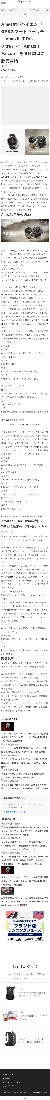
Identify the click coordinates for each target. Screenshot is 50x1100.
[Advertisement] (25, 102)
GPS (20, 77)
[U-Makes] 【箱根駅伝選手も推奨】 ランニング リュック (32, 994)
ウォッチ (13, 77)
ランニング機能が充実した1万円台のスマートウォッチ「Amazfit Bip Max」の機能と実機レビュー (24, 666)
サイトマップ (8, 1086)
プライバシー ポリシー (12, 1082)
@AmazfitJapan (28, 595)
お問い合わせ (8, 1074)
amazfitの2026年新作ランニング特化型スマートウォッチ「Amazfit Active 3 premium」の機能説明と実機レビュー (24, 696)
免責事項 (6, 1078)
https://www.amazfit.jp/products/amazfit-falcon (23, 516)
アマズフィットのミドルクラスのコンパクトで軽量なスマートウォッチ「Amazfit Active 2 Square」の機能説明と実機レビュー (24, 707)
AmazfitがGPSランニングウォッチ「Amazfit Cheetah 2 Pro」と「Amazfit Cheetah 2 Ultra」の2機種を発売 (24, 685)
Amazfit (5, 77)
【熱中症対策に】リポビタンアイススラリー (33, 1017)
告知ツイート (22, 602)
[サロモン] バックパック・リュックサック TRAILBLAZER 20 (33, 1040)
